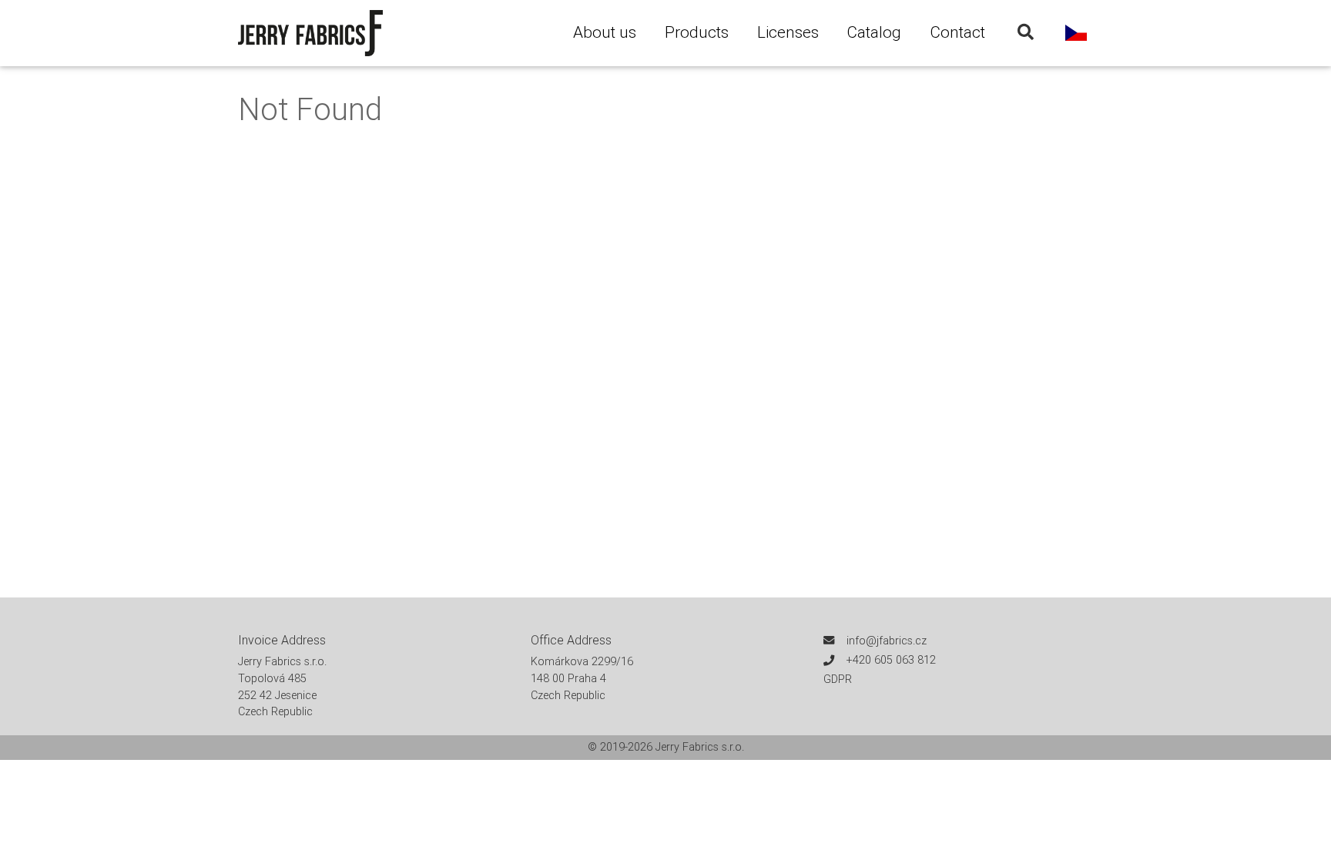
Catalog (874, 32)
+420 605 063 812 (891, 660)
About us (604, 32)
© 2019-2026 (621, 747)
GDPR (837, 679)
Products (697, 32)
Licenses (788, 32)
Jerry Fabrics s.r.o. (699, 747)
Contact (957, 32)
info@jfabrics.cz (887, 641)
